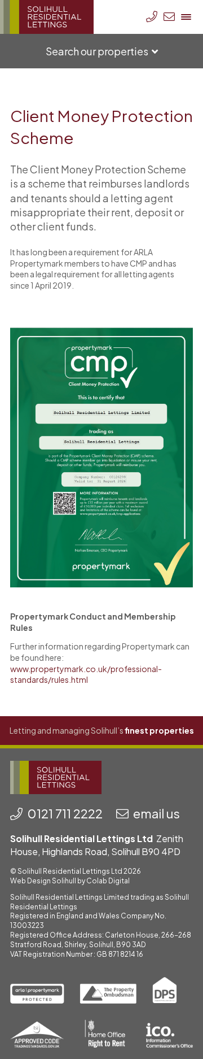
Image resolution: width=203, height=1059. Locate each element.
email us (156, 813)
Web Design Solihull (43, 881)
